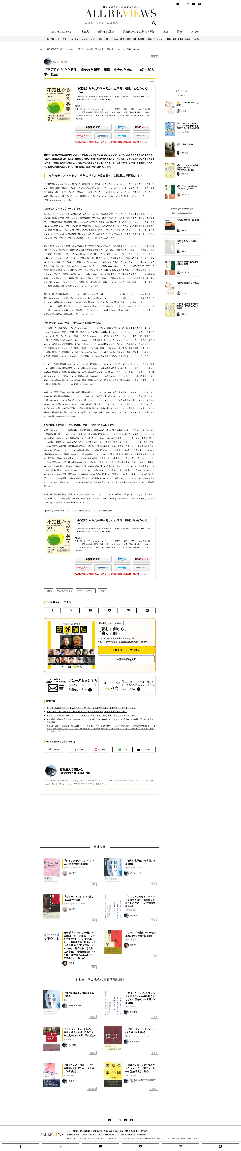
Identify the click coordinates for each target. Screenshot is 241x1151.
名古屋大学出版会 (65, 591)
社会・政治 (74, 39)
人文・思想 (61, 39)
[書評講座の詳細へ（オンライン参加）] (71, 645)
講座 (179, 31)
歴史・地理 (103, 39)
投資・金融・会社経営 (136, 39)
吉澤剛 (49, 591)
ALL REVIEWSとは (62, 31)
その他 (196, 39)
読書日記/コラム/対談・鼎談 (139, 31)
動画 (165, 31)
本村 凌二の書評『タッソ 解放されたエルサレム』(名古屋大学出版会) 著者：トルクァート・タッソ (91, 708)
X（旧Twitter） (78, 750)
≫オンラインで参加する (126, 649)
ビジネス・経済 (117, 39)
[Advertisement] (75, 819)
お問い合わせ (141, 1135)
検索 (154, 23)
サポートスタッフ (111, 1135)
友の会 (195, 31)
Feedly (124, 750)
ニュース (84, 1135)
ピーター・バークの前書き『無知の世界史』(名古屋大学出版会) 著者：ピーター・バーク (87, 711)
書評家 (85, 31)
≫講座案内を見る (126, 659)
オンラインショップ (96, 1135)
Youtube (101, 750)
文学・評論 (49, 39)
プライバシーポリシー (127, 1135)
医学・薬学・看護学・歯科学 (178, 39)
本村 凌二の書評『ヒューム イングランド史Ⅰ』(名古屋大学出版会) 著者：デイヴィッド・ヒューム (91, 715)
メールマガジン (147, 750)
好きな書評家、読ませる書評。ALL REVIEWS (120, 11)
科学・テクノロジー (86, 591)
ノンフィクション (89, 39)
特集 (126, 1131)
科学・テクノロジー (156, 39)
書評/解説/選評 (106, 31)
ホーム (42, 49)
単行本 (103, 591)
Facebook (55, 750)
